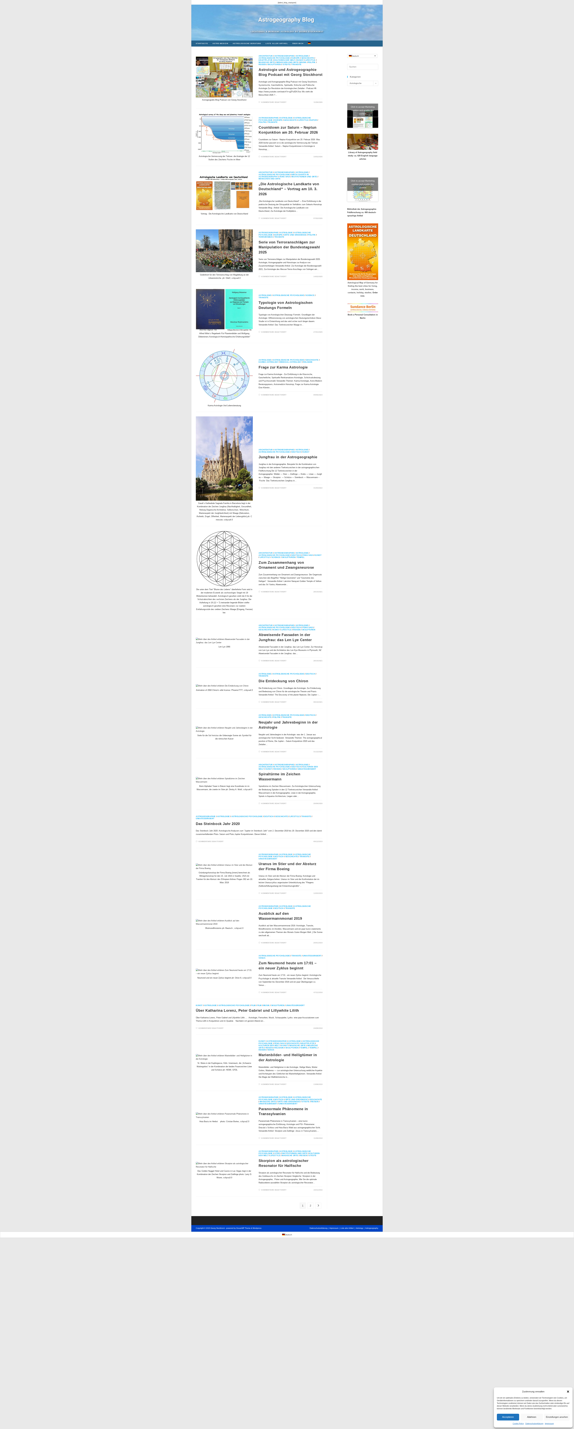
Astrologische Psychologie (274, 58)
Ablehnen (531, 1417)
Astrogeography (371, 1228)
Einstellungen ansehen (557, 1417)
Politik (311, 62)
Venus (262, 958)
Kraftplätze (266, 60)
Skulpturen (274, 64)
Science (310, 295)
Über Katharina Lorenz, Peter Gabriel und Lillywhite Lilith (247, 1010)
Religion (307, 362)
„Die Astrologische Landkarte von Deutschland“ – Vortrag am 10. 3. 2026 (289, 189)
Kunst (300, 60)
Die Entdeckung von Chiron (283, 681)
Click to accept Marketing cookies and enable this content (363, 110)
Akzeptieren (508, 1417)
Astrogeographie (284, 56)
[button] (568, 1391)
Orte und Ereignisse (295, 235)
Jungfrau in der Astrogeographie (288, 457)
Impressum (549, 1424)
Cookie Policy (518, 1424)
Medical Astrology (290, 362)
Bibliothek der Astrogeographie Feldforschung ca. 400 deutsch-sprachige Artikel (361, 212)
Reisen (262, 64)
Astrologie (302, 56)
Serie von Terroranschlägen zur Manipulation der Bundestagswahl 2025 (289, 247)
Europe (295, 58)
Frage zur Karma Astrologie (283, 367)
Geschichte (307, 58)
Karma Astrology (268, 362)
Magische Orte (267, 62)
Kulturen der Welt (284, 60)
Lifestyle (310, 60)
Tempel (301, 557)
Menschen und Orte (287, 62)
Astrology (359, 1228)
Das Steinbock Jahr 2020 (218, 824)
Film (253, 1005)
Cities (277, 1153)
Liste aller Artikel (347, 1228)
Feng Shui (285, 177)
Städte (286, 64)
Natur (313, 120)
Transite (296, 64)
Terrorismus (266, 237)
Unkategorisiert (307, 769)
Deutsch (296, 452)
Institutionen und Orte (304, 177)
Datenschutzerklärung (534, 1424)
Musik (303, 62)
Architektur (266, 56)
